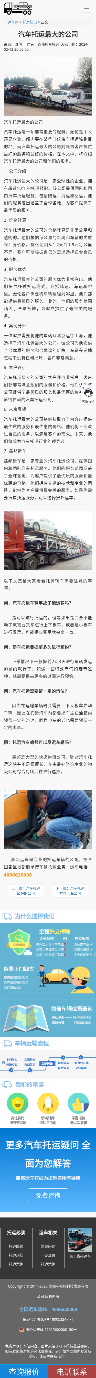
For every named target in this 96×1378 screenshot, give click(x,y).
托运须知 (16, 1255)
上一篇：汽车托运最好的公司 (26, 891)
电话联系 (72, 1372)
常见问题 (48, 1246)
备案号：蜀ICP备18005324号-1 (48, 1319)
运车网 (13, 22)
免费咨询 (48, 1195)
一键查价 (48, 1255)
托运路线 (16, 1246)
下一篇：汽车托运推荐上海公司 (70, 891)
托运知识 (30, 22)
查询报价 (24, 1372)
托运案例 (16, 1264)
